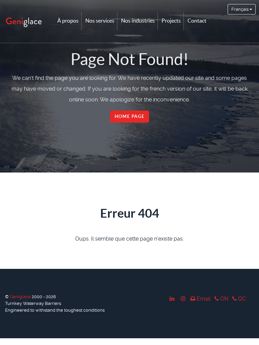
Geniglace (21, 296)
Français (240, 9)
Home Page (129, 116)
